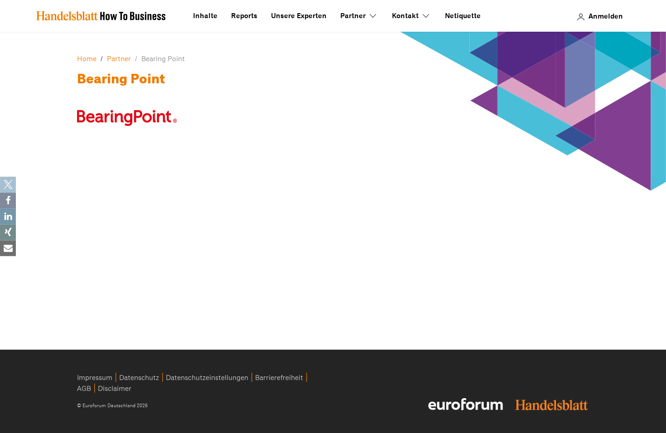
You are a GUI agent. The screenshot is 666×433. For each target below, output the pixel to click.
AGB (84, 389)
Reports (244, 15)
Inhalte (205, 15)
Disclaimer (114, 389)
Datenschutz (139, 378)
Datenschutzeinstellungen (207, 378)
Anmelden (606, 15)
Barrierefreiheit (279, 378)
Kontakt (406, 15)
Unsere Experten (299, 15)
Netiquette (463, 15)
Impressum (94, 378)
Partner (353, 15)
